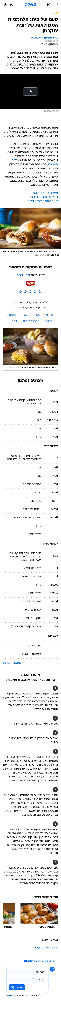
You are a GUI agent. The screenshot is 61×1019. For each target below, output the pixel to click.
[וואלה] (30, 4)
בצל (40, 948)
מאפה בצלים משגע (45, 193)
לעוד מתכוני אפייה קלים (43, 201)
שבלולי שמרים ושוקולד (43, 197)
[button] (47, 4)
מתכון (55, 948)
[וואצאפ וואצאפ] (12, 4)
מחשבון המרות (12, 663)
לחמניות (47, 948)
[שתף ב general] (5, 4)
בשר (35, 948)
